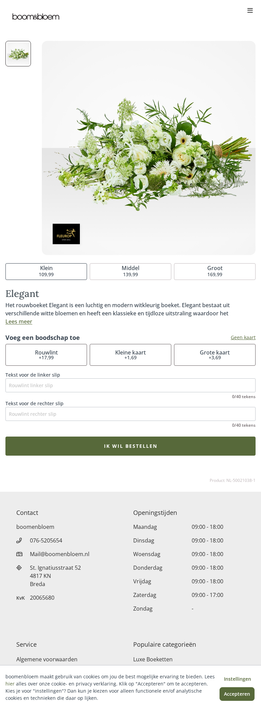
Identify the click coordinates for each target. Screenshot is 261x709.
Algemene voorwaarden (46, 659)
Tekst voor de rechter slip (34, 403)
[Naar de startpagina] (35, 16)
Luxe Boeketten (153, 659)
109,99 (46, 271)
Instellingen (237, 679)
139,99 (130, 271)
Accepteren (237, 694)
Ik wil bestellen (130, 446)
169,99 (215, 271)
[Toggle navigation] (250, 11)
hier (10, 683)
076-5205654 (46, 540)
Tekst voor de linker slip (32, 375)
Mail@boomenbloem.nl (59, 554)
